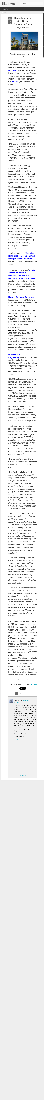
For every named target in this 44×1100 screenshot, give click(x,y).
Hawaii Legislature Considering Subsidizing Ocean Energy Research (23, 22)
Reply (16, 739)
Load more (23, 775)
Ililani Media (33, 685)
